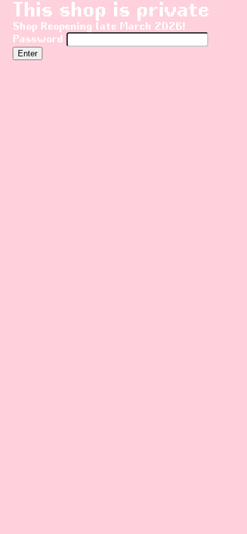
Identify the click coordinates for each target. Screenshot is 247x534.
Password (39, 39)
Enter (27, 53)
